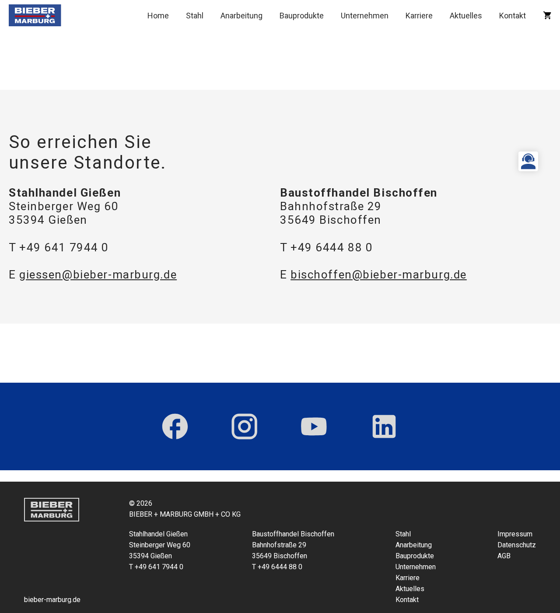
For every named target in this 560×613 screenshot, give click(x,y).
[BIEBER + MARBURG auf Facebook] (175, 426)
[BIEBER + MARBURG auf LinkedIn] (384, 426)
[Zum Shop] (547, 15)
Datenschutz (516, 545)
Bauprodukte (302, 15)
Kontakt (512, 15)
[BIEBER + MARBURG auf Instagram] (244, 426)
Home (158, 15)
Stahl (194, 15)
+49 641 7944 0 (64, 247)
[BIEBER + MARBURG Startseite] (35, 15)
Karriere (419, 15)
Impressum (514, 534)
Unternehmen (364, 15)
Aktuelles (466, 15)
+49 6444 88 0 (331, 247)
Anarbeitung (241, 15)
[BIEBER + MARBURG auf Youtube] (313, 426)
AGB (504, 556)
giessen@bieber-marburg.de (98, 274)
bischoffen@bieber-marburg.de (378, 274)
